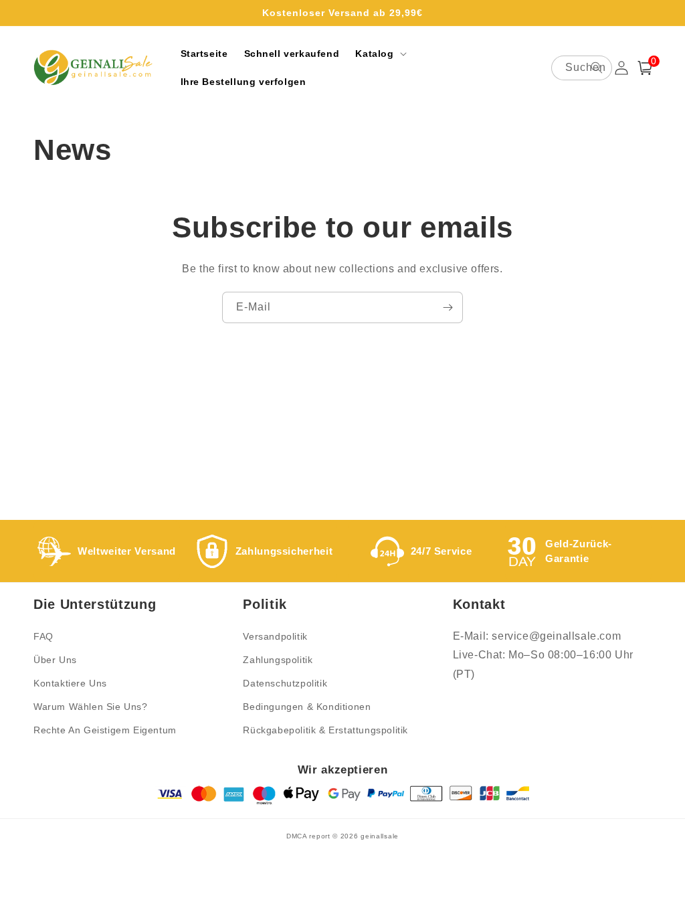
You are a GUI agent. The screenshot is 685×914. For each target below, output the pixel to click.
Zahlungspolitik (277, 659)
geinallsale (380, 836)
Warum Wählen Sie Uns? (90, 706)
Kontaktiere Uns (70, 683)
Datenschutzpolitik (285, 683)
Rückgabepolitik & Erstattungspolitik (325, 730)
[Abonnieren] (447, 307)
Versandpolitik (275, 636)
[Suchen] (596, 67)
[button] (379, 53)
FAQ (43, 636)
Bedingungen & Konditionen (307, 706)
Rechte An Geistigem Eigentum (105, 730)
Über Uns (55, 659)
